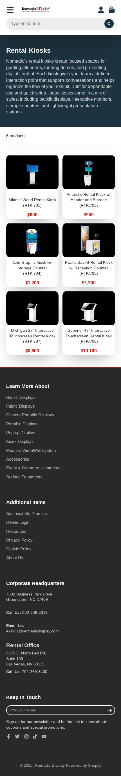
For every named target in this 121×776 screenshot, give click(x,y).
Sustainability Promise (26, 513)
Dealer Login (17, 522)
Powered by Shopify (83, 765)
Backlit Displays (21, 397)
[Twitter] (17, 736)
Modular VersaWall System (31, 450)
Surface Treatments (24, 476)
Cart (111, 9)
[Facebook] (8, 736)
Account (101, 9)
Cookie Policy (19, 548)
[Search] (109, 23)
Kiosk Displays (20, 441)
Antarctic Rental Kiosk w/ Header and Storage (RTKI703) (88, 187)
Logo (36, 9)
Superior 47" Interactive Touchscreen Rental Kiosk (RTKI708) (88, 323)
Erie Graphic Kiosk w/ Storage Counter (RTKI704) (32, 255)
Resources (16, 531)
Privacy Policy (19, 540)
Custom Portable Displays (30, 414)
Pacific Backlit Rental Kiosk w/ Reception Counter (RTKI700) (88, 255)
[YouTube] (44, 736)
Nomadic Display (50, 765)
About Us (14, 557)
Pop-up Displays (21, 432)
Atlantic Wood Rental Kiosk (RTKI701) (32, 187)
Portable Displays (22, 423)
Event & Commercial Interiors (33, 467)
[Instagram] (26, 736)
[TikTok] (35, 736)
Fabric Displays (20, 406)
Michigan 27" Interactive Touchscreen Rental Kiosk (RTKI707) (32, 323)
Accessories (17, 459)
